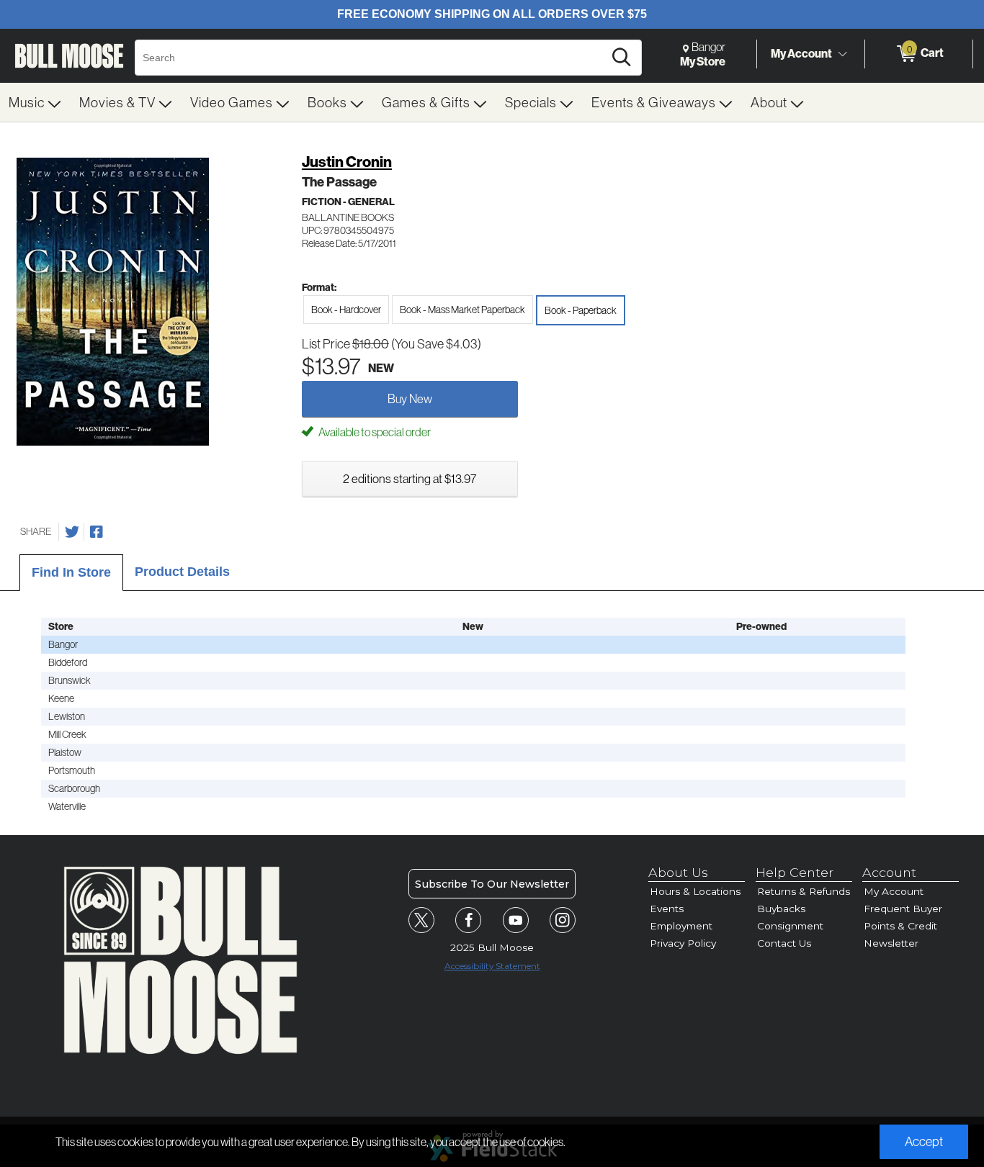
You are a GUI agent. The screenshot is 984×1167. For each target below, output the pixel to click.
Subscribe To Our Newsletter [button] (492, 884)
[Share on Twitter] (72, 532)
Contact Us (784, 943)
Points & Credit (900, 926)
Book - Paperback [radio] (581, 310)
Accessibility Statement (492, 965)
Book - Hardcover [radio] (346, 309)
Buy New (410, 398)
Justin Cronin (347, 161)
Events (667, 908)
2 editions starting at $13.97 (409, 478)
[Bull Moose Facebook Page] (468, 920)
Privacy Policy (683, 943)
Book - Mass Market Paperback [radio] (462, 309)
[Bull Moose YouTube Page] (515, 920)
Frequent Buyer (903, 908)
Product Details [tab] (182, 571)
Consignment (790, 926)
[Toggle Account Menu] (842, 54)
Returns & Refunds (803, 891)
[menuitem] (35, 102)
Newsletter (891, 943)
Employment (681, 926)
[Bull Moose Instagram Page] (562, 920)
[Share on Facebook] (96, 532)
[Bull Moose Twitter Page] (421, 920)
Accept (924, 1141)
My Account (801, 53)
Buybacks (781, 908)
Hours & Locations (695, 891)
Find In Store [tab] (71, 572)
